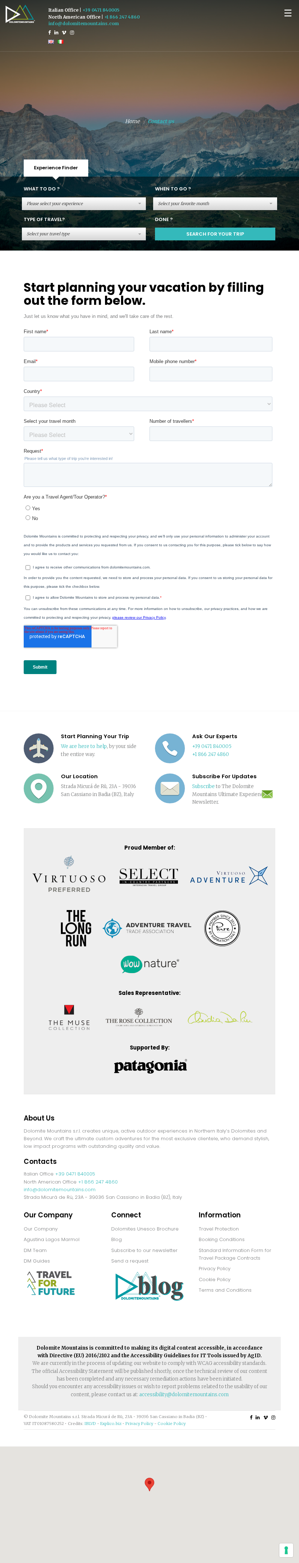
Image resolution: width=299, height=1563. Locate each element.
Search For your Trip (215, 234)
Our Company (41, 1228)
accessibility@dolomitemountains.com (184, 1394)
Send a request (129, 1260)
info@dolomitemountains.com (83, 23)
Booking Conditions (222, 1239)
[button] (149, 1484)
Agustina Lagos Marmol (51, 1239)
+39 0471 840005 (101, 10)
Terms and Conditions (225, 1290)
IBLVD (90, 1423)
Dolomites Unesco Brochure (145, 1228)
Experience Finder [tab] (56, 167)
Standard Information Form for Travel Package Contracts (235, 1254)
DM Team (35, 1250)
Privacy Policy (214, 1268)
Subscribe (203, 786)
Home (132, 121)
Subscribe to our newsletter (144, 1250)
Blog (116, 1239)
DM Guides (37, 1260)
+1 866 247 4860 (122, 17)
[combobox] (84, 203)
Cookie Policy (214, 1279)
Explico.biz (110, 1423)
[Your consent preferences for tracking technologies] (286, 1550)
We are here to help (84, 746)
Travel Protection (219, 1228)
